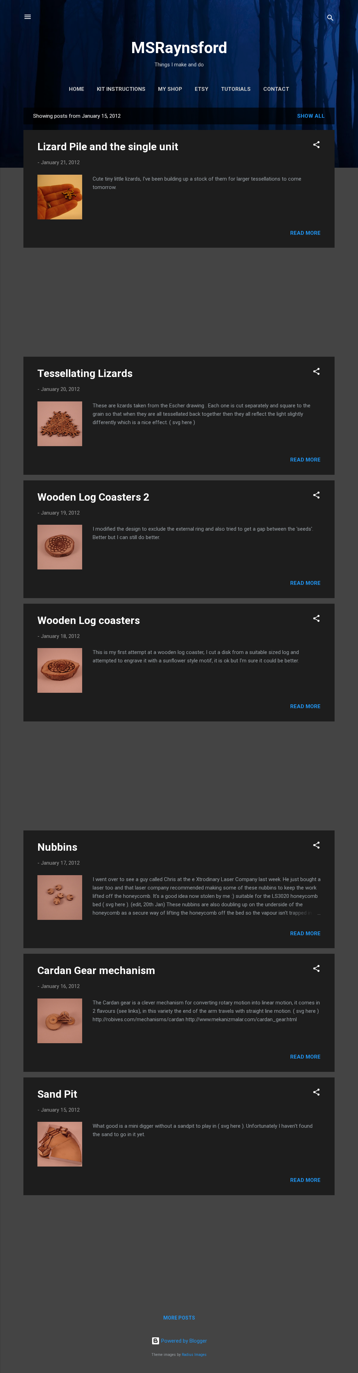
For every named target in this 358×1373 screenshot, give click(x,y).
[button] (316, 145)
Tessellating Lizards (85, 373)
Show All (311, 116)
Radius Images (194, 1354)
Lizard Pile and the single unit (107, 146)
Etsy (201, 89)
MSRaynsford (179, 47)
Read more (305, 233)
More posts (179, 1318)
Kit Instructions (121, 89)
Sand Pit (57, 1094)
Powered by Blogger (183, 1341)
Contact (276, 89)
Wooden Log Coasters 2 (93, 497)
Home (76, 89)
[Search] (330, 19)
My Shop (170, 89)
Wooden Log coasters (88, 620)
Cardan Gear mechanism (96, 970)
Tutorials (236, 89)
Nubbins (57, 847)
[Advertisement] (179, 302)
